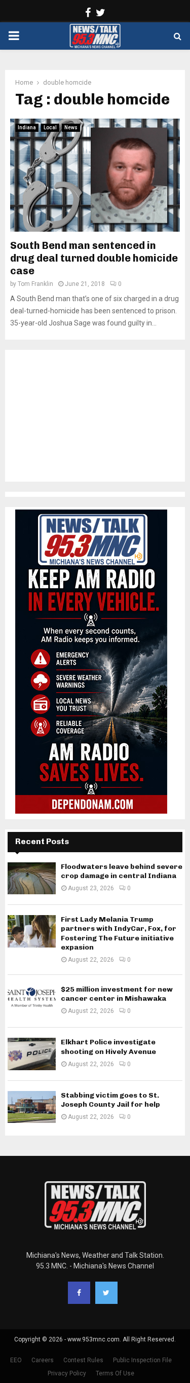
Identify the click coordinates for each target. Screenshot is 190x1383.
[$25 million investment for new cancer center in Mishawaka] (32, 1001)
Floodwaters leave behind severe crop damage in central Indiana (121, 871)
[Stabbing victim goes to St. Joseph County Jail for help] (32, 1107)
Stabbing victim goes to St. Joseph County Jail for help (110, 1100)
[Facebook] (79, 1293)
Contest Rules (83, 1360)
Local (50, 127)
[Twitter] (106, 1293)
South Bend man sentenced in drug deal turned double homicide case (94, 258)
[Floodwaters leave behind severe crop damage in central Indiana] (32, 878)
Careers (42, 1360)
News (71, 127)
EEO (16, 1360)
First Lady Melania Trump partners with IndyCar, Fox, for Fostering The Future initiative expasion (118, 933)
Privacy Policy (67, 1373)
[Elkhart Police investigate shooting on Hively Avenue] (32, 1054)
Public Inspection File (142, 1360)
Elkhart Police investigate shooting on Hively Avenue (108, 1047)
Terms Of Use (115, 1373)
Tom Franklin (35, 283)
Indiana (27, 127)
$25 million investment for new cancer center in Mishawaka (117, 994)
